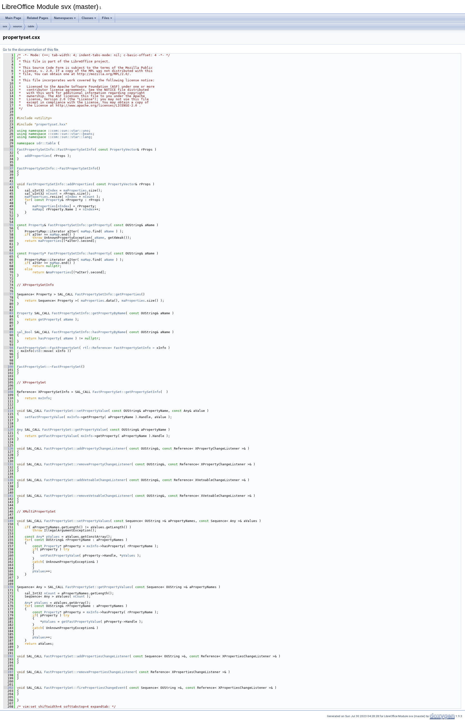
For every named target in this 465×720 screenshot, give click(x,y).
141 (8, 496)
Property (54, 200)
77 (8, 294)
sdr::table (46, 143)
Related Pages (37, 18)
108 (8, 392)
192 (8, 656)
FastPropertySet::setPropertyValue (76, 411)
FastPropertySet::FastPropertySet (48, 348)
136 (8, 480)
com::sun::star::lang (71, 137)
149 (8, 521)
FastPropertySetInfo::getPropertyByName (88, 313)
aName (109, 231)
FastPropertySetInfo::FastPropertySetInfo (55, 149)
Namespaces (63, 18)
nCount (52, 193)
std (37, 351)
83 (8, 313)
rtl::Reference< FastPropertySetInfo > (119, 348)
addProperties (37, 156)
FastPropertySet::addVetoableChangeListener (84, 480)
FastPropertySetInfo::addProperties (60, 184)
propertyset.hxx (50, 124)
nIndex (52, 190)
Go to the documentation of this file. (31, 50)
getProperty (49, 319)
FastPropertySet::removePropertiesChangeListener (89, 672)
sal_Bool (24, 332)
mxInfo (44, 398)
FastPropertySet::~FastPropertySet (49, 366)
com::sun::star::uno (70, 130)
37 (8, 168)
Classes (87, 18)
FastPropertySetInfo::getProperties (108, 294)
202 (8, 687)
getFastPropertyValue (57, 436)
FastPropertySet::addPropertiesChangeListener (86, 656)
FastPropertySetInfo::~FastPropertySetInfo (56, 168)
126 (8, 448)
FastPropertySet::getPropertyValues (98, 587)
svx (5, 26)
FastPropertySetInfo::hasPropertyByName (88, 332)
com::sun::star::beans (72, 134)
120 (8, 429)
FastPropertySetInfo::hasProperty (79, 253)
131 (8, 464)
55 (8, 225)
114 (8, 411)
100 (8, 366)
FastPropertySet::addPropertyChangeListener (84, 448)
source (17, 26)
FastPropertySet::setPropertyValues (77, 521)
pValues (53, 536)
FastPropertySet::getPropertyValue (74, 429)
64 (8, 253)
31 (8, 149)
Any (20, 429)
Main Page (13, 18)
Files (105, 18)
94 (8, 348)
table (31, 26)
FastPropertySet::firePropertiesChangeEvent (84, 687)
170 (8, 587)
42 (8, 184)
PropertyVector (123, 149)
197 (8, 672)
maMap (37, 209)
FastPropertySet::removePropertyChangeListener (87, 464)
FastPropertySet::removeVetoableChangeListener (87, 496)
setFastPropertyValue (44, 417)
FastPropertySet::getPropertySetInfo (126, 392)
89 (8, 332)
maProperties (75, 190)
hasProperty (49, 338)
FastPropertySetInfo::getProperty (79, 225)
